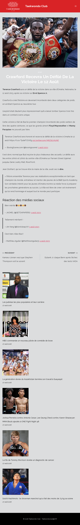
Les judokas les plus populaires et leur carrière (23, 302)
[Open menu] (76, 6)
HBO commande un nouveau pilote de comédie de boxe (27, 341)
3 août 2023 (43, 147)
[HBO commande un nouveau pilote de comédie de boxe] (40, 324)
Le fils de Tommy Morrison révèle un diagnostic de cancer (28, 460)
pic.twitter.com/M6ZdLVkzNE (46, 140)
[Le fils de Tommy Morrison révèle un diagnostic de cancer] (40, 443)
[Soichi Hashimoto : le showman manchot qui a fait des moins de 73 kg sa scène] (40, 482)
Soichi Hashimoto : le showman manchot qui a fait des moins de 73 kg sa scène (37, 498)
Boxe (40, 72)
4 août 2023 (45, 241)
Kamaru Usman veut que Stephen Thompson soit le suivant (17, 257)
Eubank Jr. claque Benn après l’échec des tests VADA (61, 257)
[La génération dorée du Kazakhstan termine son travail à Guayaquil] (40, 362)
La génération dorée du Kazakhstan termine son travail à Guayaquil (32, 379)
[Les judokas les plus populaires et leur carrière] (40, 285)
